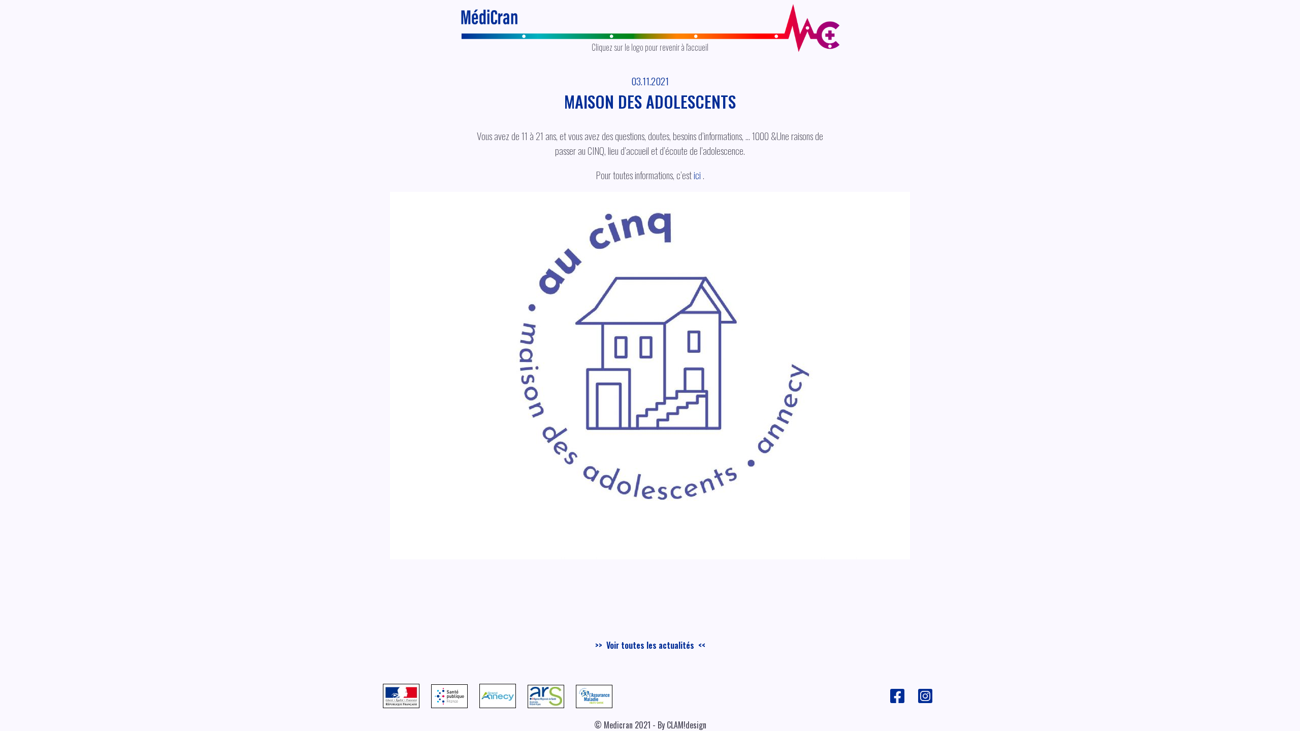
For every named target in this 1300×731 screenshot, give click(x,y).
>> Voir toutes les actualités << (650, 645)
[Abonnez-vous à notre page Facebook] (898, 700)
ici (697, 175)
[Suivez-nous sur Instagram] (925, 700)
